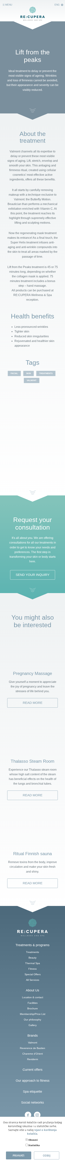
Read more (32, 703)
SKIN (28, 373)
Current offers (32, 1069)
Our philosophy (32, 1019)
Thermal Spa (32, 963)
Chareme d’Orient (32, 1053)
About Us (32, 990)
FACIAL (14, 373)
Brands (32, 1035)
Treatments (32, 952)
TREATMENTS (46, 373)
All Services (32, 979)
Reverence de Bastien (32, 1048)
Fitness (32, 968)
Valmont (32, 1042)
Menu (8, 5)
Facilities (33, 1002)
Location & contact (32, 997)
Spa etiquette (32, 1091)
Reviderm (32, 1059)
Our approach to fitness (32, 1080)
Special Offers (33, 974)
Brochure (32, 1008)
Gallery (33, 1025)
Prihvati (18, 1155)
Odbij (46, 1155)
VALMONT (31, 380)
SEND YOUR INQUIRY (32, 575)
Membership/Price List (32, 1014)
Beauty (32, 957)
